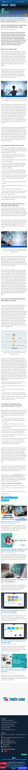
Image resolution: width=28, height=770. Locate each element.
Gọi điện (4, 763)
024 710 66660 (6, 741)
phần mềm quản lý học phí (10, 497)
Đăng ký (13, 5)
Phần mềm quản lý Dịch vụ (8, 720)
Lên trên (23, 754)
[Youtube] (5, 751)
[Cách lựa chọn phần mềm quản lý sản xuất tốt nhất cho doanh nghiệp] (14, 601)
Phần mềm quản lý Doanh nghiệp (9, 722)
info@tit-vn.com (8, 1)
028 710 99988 (6, 742)
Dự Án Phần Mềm (6, 727)
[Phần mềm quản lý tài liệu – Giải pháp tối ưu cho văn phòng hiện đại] (14, 571)
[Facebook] (2, 751)
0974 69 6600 (21, 1)
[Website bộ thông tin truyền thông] (14, 757)
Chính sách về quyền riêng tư (8, 729)
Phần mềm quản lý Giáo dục (8, 724)
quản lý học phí (5, 500)
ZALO (3, 767)
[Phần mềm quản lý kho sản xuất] (14, 513)
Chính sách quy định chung (8, 759)
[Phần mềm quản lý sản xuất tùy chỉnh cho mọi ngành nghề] (14, 631)
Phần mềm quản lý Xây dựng (8, 726)
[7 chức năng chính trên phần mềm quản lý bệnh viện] (14, 661)
